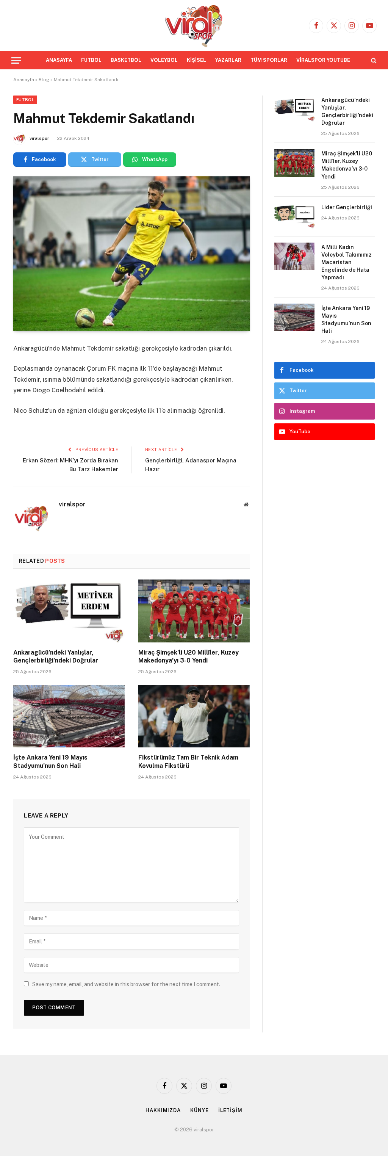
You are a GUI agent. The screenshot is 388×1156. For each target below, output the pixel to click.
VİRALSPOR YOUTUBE (323, 60)
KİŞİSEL (196, 60)
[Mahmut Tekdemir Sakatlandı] (131, 253)
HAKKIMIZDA (163, 1110)
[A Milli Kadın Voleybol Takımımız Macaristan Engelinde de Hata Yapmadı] (294, 256)
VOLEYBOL (164, 60)
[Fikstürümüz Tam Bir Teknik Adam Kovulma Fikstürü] (194, 716)
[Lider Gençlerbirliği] (294, 216)
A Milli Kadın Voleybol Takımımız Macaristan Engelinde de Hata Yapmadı (346, 262)
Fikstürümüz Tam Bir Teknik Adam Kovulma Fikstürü (188, 761)
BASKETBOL (126, 60)
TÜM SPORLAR (268, 60)
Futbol (25, 99)
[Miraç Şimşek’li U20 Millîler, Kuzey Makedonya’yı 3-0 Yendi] (194, 611)
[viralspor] (194, 25)
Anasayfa (23, 79)
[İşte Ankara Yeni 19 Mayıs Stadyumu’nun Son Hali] (69, 716)
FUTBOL (91, 60)
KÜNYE (199, 1110)
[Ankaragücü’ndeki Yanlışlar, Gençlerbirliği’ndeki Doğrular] (69, 611)
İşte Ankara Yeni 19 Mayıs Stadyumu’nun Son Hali (50, 761)
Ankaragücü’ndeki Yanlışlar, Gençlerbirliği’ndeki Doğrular (56, 656)
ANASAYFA (59, 60)
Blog (44, 79)
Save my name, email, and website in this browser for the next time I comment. (126, 984)
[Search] (373, 60)
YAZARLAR (228, 60)
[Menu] (16, 60)
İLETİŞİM (230, 1110)
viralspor (39, 138)
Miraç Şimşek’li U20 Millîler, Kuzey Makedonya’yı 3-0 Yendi (188, 656)
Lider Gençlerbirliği (346, 207)
